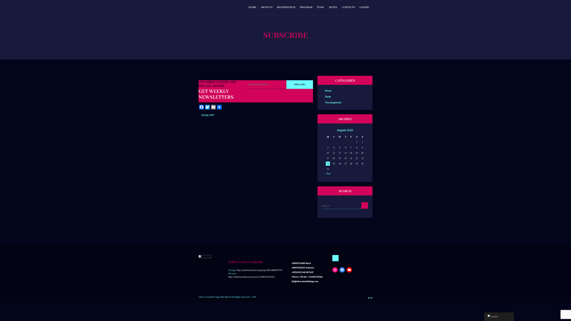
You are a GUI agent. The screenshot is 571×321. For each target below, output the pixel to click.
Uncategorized (333, 102)
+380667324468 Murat (301, 263)
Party (328, 96)
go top (370, 297)
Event (328, 90)
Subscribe (300, 84)
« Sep (327, 173)
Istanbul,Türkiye (316, 276)
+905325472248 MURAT (303, 272)
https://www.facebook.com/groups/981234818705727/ (260, 270)
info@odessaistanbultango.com (305, 281)
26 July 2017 (207, 115)
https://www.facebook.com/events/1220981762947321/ (251, 277)
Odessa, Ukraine (299, 276)
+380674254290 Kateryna (303, 267)
